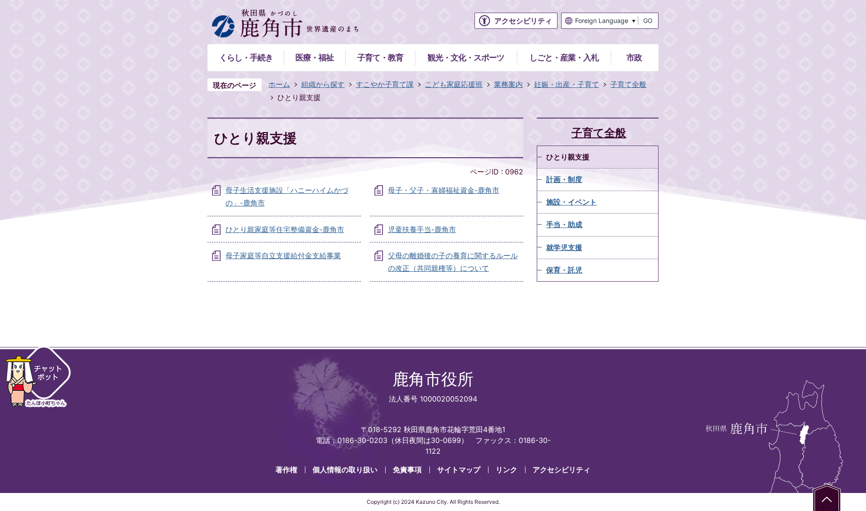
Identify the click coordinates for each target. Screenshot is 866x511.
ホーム (279, 84)
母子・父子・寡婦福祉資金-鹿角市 (443, 190)
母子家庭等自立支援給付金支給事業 (283, 255)
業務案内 (508, 84)
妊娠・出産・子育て (566, 84)
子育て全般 (628, 84)
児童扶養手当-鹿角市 (422, 229)
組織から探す (323, 84)
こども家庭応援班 (454, 84)
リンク (506, 469)
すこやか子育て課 (385, 84)
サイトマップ (458, 469)
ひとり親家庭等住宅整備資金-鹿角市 (285, 229)
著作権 (286, 469)
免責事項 (407, 469)
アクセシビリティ (561, 469)
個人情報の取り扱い (345, 469)
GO (648, 20)
